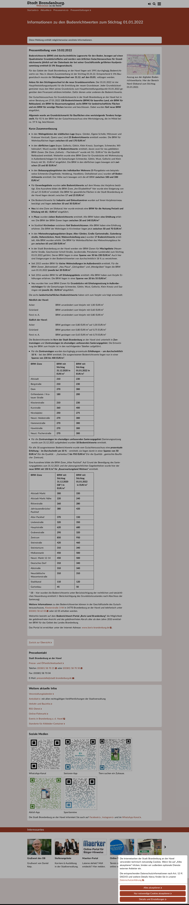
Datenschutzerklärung (131, 880)
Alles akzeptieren (152, 888)
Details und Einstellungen (151, 899)
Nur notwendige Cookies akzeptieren (152, 893)
